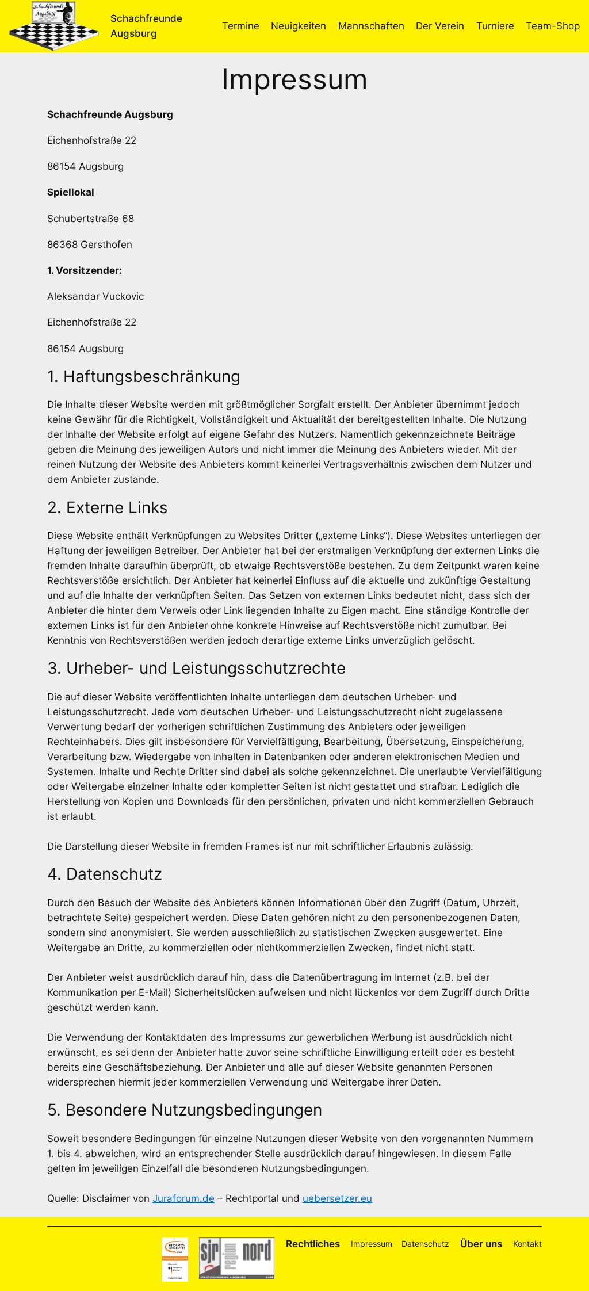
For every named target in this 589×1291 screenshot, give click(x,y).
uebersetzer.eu (337, 1198)
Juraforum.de (183, 1198)
